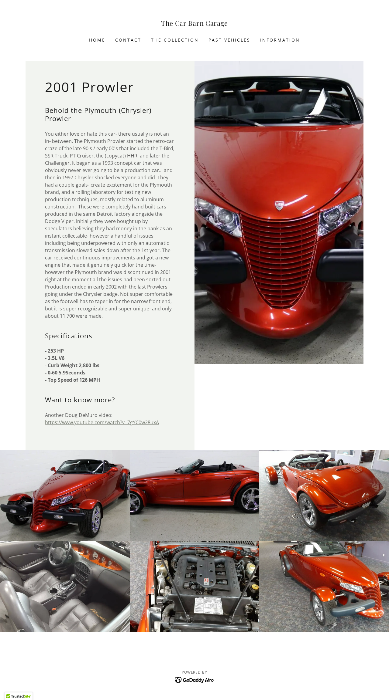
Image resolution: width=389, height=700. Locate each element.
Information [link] (280, 40)
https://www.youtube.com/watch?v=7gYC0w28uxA (102, 422)
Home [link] (97, 40)
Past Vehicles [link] (229, 40)
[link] (194, 24)
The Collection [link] (175, 40)
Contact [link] (128, 40)
